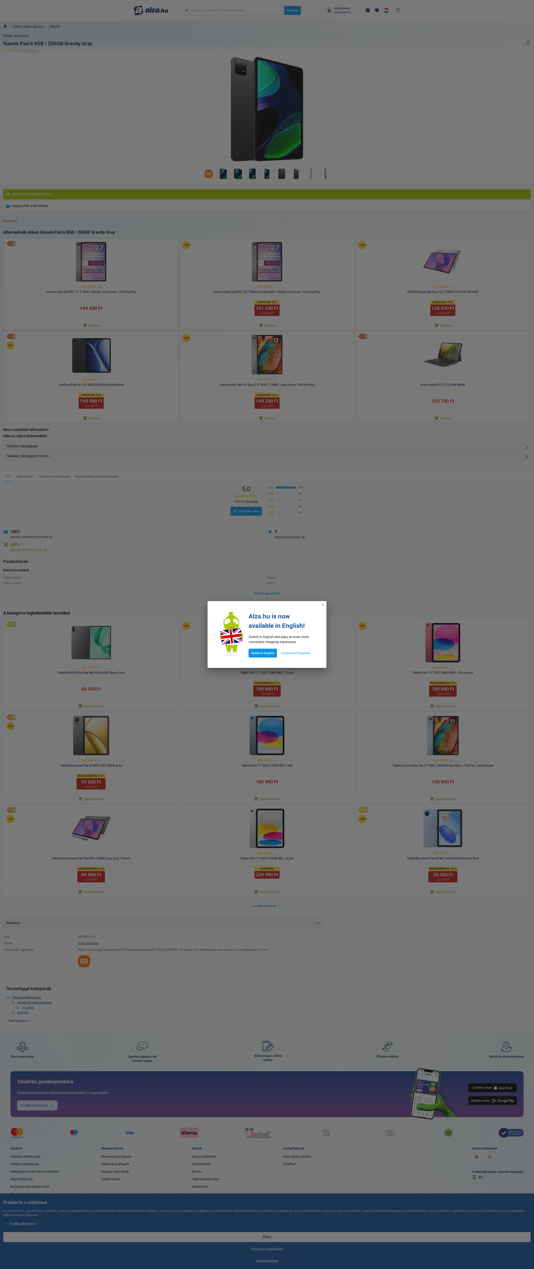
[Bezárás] (323, 604)
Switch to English (262, 653)
